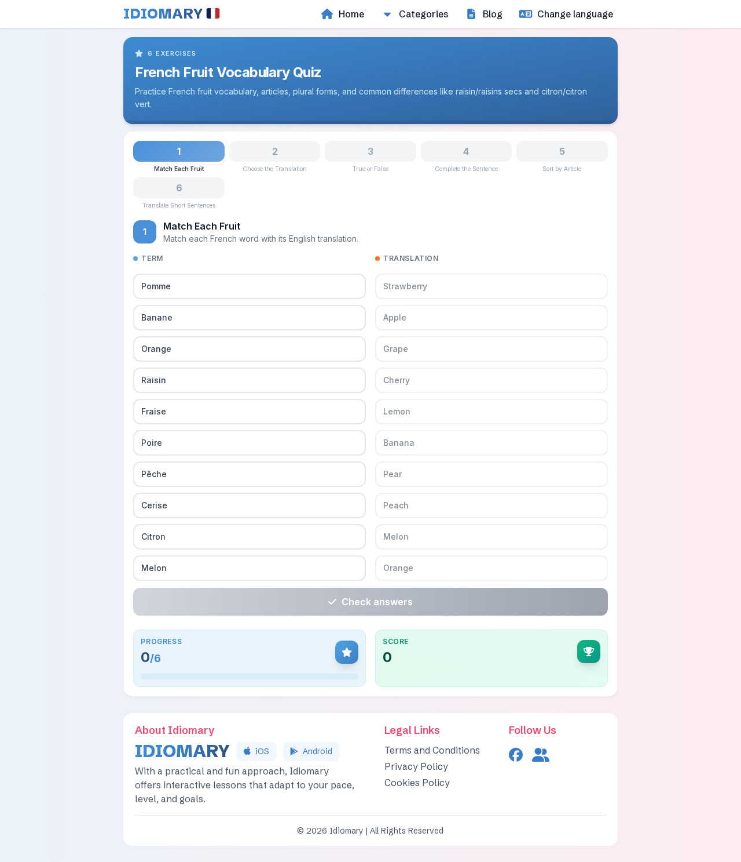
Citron (153, 536)
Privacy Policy (416, 766)
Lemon (396, 411)
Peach (396, 505)
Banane (157, 317)
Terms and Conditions (432, 750)
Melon (154, 568)
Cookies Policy (417, 782)
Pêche (154, 474)
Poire (151, 443)
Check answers (377, 602)
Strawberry (405, 286)
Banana (398, 443)
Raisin (153, 380)
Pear (392, 474)
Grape (395, 349)
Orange (156, 349)
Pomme (156, 286)
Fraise (153, 411)
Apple (394, 317)
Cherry (396, 380)
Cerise (154, 505)
